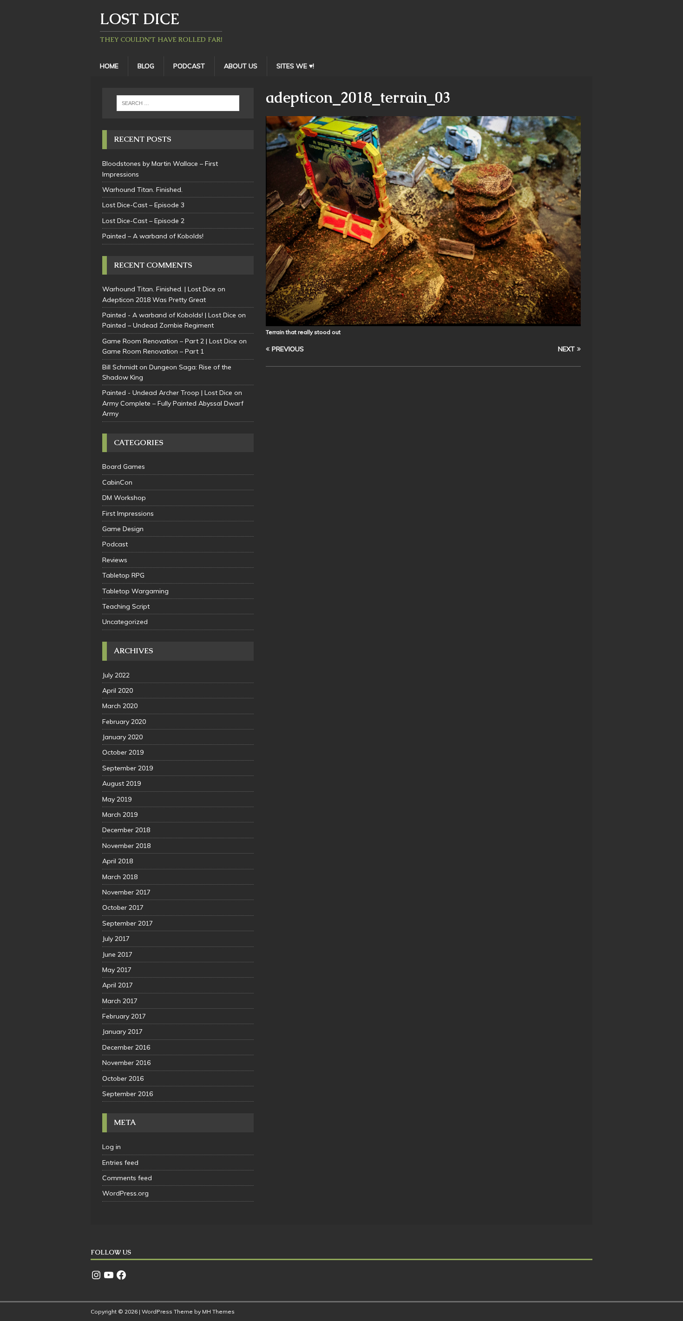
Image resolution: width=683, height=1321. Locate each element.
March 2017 (120, 1001)
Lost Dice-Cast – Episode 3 (143, 205)
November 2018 (126, 845)
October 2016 (123, 1078)
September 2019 (127, 768)
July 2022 (116, 675)
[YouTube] (108, 1275)
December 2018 (126, 830)
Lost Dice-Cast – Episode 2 (143, 221)
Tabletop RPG (123, 575)
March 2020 (120, 706)
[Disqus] (423, 494)
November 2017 (126, 892)
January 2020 (122, 737)
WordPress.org (125, 1193)
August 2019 (121, 783)
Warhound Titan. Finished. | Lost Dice (159, 289)
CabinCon (117, 482)
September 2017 (127, 923)
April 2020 (117, 690)
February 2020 (124, 721)
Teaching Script (126, 606)
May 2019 (116, 799)
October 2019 (123, 752)
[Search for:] (178, 103)
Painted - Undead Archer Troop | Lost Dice (167, 392)
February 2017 (124, 1016)
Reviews (114, 560)
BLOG (146, 66)
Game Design (123, 529)
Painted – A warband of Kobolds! (153, 236)
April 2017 (117, 985)
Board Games (123, 466)
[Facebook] (121, 1275)
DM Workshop (124, 497)
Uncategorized (125, 622)
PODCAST (189, 66)
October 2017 (123, 907)
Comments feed (127, 1178)
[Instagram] (96, 1275)
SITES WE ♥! (295, 66)
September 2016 (127, 1094)
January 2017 (122, 1031)
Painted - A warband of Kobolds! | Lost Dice (169, 315)
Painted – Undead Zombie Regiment (158, 325)
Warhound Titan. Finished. (142, 189)
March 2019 (120, 814)
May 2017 (116, 970)
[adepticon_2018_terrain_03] (423, 321)
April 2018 (117, 861)
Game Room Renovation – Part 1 (153, 351)
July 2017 (116, 938)
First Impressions (128, 513)
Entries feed (120, 1162)
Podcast (115, 544)
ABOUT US (240, 66)
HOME (109, 66)
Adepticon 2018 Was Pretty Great (154, 300)
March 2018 (120, 877)
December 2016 (126, 1047)
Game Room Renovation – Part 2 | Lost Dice (169, 341)
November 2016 (126, 1062)
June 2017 (117, 954)
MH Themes (218, 1311)
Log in (111, 1147)
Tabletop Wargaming (135, 591)
